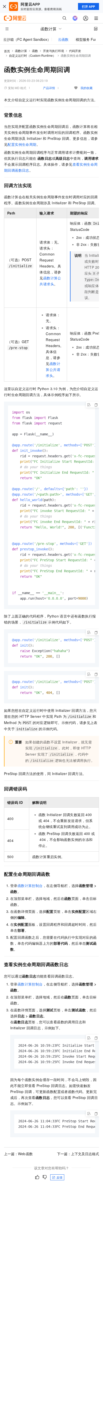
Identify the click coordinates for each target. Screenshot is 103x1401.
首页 (7, 51)
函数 (35, 51)
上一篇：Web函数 (18, 1153)
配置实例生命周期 (22, 144)
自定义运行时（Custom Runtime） (32, 55)
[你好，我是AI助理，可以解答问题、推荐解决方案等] (75, 18)
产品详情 (49, 88)
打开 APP (88, 6)
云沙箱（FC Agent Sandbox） (27, 39)
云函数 (63, 39)
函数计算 (21, 51)
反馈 (59, 1177)
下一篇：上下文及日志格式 (78, 1153)
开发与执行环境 (53, 51)
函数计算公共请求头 (53, 369)
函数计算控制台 (30, 885)
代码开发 (75, 51)
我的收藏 (86, 88)
